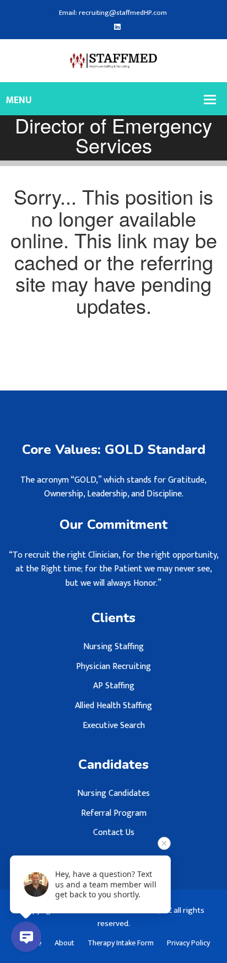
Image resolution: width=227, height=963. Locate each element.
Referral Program (114, 813)
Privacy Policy (188, 943)
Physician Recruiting (113, 666)
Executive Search (114, 725)
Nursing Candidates (113, 793)
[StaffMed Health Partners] (114, 60)
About (64, 943)
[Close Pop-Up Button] (164, 843)
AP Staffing (113, 685)
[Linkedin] (117, 27)
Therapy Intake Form (121, 943)
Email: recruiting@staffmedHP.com (113, 13)
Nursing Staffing (113, 646)
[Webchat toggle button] (26, 937)
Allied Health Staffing (113, 705)
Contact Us (113, 832)
